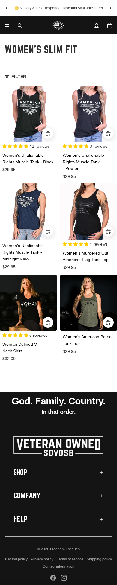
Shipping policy (99, 559)
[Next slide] (110, 8)
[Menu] (7, 25)
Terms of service (70, 559)
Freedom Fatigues (65, 549)
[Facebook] (53, 577)
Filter (18, 76)
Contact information (58, 566)
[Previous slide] (6, 8)
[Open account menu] (96, 25)
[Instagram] (64, 577)
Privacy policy (42, 559)
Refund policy (16, 559)
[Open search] (19, 25)
